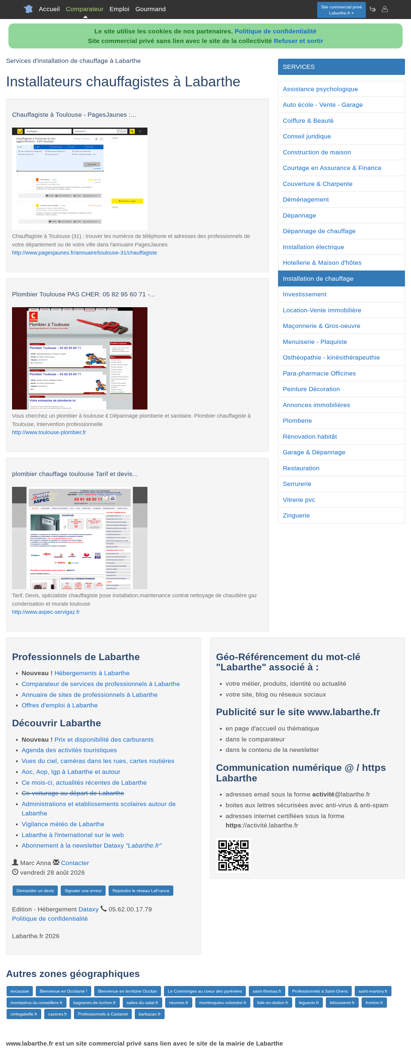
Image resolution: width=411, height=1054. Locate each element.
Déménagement (306, 199)
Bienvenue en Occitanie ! (63, 991)
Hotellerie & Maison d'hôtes (322, 262)
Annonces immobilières (316, 404)
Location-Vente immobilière (322, 310)
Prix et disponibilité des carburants (104, 739)
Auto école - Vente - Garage (323, 104)
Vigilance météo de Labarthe (63, 824)
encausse (20, 991)
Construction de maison (317, 152)
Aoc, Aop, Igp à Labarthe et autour (71, 771)
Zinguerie (296, 515)
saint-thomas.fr (267, 991)
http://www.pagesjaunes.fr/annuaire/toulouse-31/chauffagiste (84, 252)
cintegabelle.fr (24, 1014)
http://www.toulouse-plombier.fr (49, 432)
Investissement (304, 294)
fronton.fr (374, 1002)
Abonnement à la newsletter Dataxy (91, 845)
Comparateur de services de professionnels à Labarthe (101, 683)
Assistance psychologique (320, 88)
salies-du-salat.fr (142, 1002)
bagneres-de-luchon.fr (94, 1002)
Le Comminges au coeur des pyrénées (205, 991)
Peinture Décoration (311, 388)
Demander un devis (35, 890)
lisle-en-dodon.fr (272, 1002)
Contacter (75, 862)
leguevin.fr (309, 1002)
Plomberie (297, 420)
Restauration (301, 468)
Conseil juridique (307, 136)
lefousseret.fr (342, 1002)
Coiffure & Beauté (308, 120)
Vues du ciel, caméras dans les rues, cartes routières (98, 760)
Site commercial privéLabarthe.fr (341, 10)
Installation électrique (313, 246)
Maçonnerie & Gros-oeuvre (321, 325)
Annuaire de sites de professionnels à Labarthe (90, 694)
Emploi (119, 8)
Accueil (49, 8)
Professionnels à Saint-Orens (320, 991)
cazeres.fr (57, 1014)
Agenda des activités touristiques (69, 749)
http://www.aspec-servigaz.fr (46, 612)
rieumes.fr (178, 1002)
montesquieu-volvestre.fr (222, 1002)
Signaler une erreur (83, 890)
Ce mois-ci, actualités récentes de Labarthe (84, 782)
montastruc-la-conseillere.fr (37, 1002)
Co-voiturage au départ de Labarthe (73, 793)
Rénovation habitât (310, 436)
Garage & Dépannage (314, 452)
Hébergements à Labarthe (92, 672)
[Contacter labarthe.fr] (385, 9)
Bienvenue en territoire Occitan (127, 991)
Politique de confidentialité (276, 31)
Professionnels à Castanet (103, 1014)
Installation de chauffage (318, 278)
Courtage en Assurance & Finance (332, 167)
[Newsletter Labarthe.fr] (372, 9)
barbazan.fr (150, 1014)
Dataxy (89, 909)
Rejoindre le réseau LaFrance (141, 890)
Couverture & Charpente (318, 183)
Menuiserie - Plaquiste (315, 341)
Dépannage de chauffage (319, 230)
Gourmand (150, 8)
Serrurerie (297, 483)
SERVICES (299, 66)
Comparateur (85, 8)
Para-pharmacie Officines (319, 373)
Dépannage (299, 215)
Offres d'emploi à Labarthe (60, 705)
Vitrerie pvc (299, 499)
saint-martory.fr (373, 991)
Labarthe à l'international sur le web (73, 834)
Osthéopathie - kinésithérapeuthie (331, 357)
